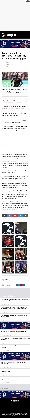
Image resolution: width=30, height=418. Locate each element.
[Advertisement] (15, 15)
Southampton (16, 165)
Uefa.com (12, 154)
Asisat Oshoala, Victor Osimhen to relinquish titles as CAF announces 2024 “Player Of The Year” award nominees (14, 308)
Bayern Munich (6, 100)
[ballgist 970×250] (15, 43)
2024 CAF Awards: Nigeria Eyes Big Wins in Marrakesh (13, 331)
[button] (28, 34)
